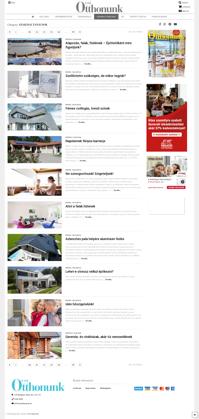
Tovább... (87, 63)
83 (51, 31)
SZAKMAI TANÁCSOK (106, 17)
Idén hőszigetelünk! (80, 304)
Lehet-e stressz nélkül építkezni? (89, 271)
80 (30, 31)
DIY (122, 17)
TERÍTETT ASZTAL (138, 17)
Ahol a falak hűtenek (80, 206)
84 (59, 31)
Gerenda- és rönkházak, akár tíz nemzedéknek (99, 337)
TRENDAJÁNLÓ (84, 17)
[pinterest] (170, 24)
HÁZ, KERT (44, 17)
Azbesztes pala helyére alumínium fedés (95, 239)
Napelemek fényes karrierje (85, 141)
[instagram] (164, 24)
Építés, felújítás (73, 72)
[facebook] (160, 24)
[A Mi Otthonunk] (98, 6)
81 (37, 31)
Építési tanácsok (73, 39)
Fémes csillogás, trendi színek (88, 108)
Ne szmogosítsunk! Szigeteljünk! (89, 174)
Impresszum (90, 388)
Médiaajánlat (105, 388)
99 (73, 31)
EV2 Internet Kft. (33, 414)
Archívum (77, 388)
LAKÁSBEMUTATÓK (63, 17)
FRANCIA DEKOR (159, 17)
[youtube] (175, 24)
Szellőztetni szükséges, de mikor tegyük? (96, 76)
